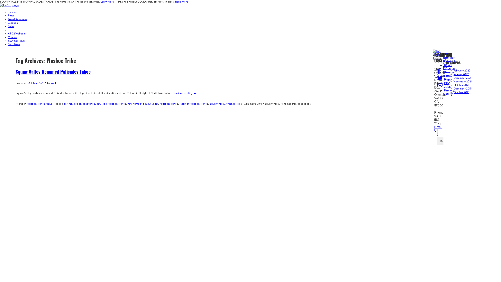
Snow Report (448, 77)
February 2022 (462, 70)
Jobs (447, 86)
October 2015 (461, 92)
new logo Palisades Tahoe (111, 103)
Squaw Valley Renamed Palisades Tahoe (53, 72)
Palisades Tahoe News (39, 103)
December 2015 (463, 88)
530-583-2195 (16, 40)
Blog (447, 83)
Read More (181, 1)
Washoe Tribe (234, 103)
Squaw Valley (217, 103)
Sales (11, 26)
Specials (12, 12)
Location (13, 22)
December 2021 (462, 78)
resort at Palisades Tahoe (193, 103)
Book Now (14, 44)
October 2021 (461, 85)
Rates (11, 15)
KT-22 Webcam (17, 33)
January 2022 (461, 74)
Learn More (107, 1)
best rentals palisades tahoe (79, 103)
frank (53, 83)
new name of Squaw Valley (143, 103)
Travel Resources (17, 19)
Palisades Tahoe (168, 103)
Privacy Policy (449, 92)
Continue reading (184, 93)
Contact (12, 37)
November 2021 (463, 81)
